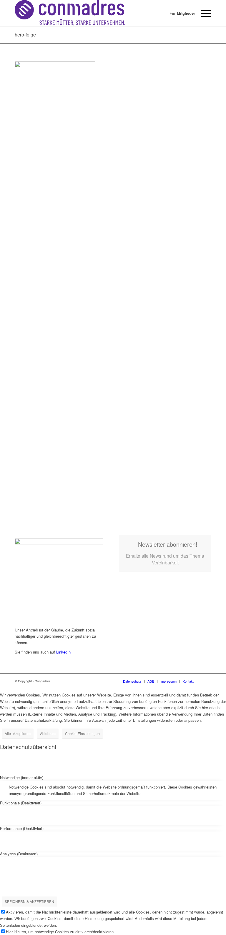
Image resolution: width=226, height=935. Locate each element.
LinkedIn (63, 652)
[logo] (70, 13)
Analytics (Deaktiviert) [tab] (19, 853)
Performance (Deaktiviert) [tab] (22, 828)
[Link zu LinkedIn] (206, 680)
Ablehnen (48, 733)
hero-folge (25, 34)
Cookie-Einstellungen (82, 733)
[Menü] (203, 13)
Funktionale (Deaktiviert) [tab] (20, 803)
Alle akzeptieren (18, 733)
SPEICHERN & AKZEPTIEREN (29, 901)
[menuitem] (179, 13)
